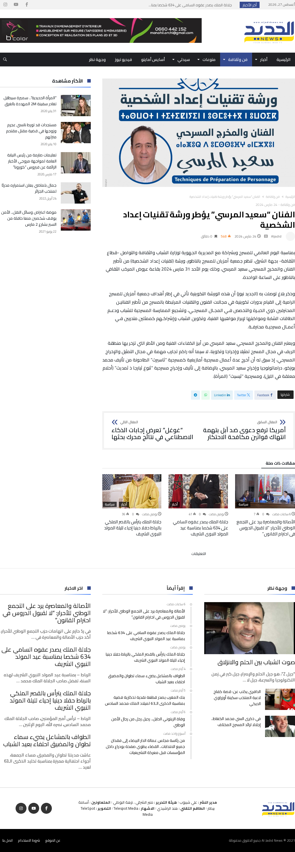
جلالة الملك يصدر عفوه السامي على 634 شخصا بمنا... (192, 4)
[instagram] (5, 4)
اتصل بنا (7, 840)
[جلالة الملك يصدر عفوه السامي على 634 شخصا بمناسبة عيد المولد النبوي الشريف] (198, 491)
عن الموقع (53, 840)
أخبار (175, 504)
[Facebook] (26, 4)
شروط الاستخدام (29, 840)
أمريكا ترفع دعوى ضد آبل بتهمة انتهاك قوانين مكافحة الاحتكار (244, 430)
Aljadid (276, 236)
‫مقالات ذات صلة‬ (280, 464)
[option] (265, 505)
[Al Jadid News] (269, 18)
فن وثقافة (273, 197)
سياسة (243, 504)
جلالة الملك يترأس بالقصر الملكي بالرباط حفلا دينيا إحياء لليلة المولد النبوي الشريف (132, 528)
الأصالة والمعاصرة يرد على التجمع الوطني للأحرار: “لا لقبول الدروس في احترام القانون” (266, 528)
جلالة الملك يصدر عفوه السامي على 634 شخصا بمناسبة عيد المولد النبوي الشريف (200, 528)
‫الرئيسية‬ (290, 197)
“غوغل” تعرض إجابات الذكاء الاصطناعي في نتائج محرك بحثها (152, 430)
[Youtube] (15, 4)
